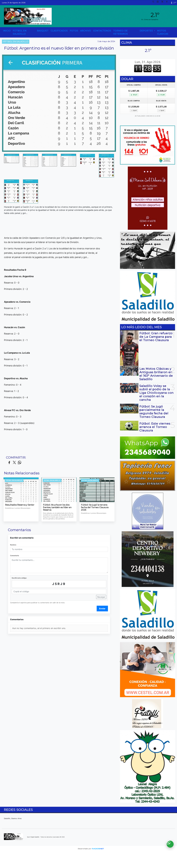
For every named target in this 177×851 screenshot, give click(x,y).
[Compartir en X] (14, 463)
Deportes (147, 31)
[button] (154, 2)
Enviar (102, 608)
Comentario (14, 556)
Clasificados (59, 31)
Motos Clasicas (162, 32)
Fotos (74, 31)
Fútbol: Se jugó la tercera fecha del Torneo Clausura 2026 (94, 507)
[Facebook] (168, 2)
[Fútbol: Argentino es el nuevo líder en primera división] (11, 158)
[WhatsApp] (159, 2)
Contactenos (102, 31)
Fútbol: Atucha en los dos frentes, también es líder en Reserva (57, 507)
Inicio (7, 31)
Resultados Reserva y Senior (19, 505)
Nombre (13, 545)
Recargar (101, 597)
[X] (163, 2)
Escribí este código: (19, 578)
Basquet (43, 31)
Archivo (85, 31)
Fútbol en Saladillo (20, 32)
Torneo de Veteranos (120, 32)
